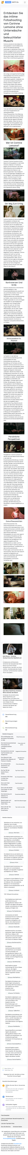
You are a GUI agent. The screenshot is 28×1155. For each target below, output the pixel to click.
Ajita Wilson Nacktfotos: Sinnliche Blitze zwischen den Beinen (12, 691)
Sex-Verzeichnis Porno (20, 777)
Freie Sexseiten (5, 1115)
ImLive (16, 862)
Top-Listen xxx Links (20, 807)
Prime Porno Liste (21, 737)
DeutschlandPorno (16, 1043)
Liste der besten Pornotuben (20, 788)
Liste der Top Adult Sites (7, 1123)
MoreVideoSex (16, 1026)
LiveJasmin (16, 890)
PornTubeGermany (16, 911)
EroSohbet (16, 850)
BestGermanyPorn (16, 942)
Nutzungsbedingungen (9, 1138)
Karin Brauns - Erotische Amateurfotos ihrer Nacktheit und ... (12, 658)
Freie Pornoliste (18, 783)
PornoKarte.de (17, 1143)
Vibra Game (16, 832)
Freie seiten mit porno (21, 744)
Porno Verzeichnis (20, 764)
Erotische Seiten (17, 1126)
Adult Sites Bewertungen (20, 800)
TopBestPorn (17, 1010)
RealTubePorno (16, 977)
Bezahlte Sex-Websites (21, 758)
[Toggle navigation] (25, 2)
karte (12, 2)
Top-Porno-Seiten (19, 770)
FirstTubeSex (16, 993)
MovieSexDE (16, 927)
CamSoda (16, 874)
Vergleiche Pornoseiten (21, 751)
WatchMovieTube (17, 961)
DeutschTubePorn (16, 1059)
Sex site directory (6, 1126)
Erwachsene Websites (20, 794)
